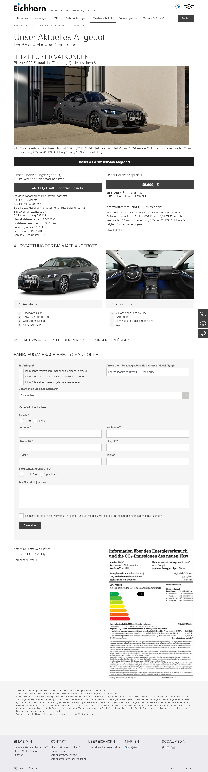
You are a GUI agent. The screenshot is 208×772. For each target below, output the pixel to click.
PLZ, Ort (112, 441)
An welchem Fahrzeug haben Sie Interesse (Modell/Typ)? (141, 365)
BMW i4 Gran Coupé (76, 25)
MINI (56, 18)
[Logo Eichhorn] (30, 6)
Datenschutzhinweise (52, 515)
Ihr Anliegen (26, 365)
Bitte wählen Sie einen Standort (38, 388)
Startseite (19, 25)
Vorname (25, 427)
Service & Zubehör (154, 18)
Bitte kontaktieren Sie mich (35, 468)
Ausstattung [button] (32, 304)
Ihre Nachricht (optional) (33, 482)
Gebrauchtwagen (76, 18)
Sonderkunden (57, 10)
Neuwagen (40, 18)
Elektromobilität (102, 18)
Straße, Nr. (26, 441)
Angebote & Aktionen (55, 25)
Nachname (113, 427)
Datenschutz (187, 768)
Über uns (22, 18)
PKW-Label (113, 229)
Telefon (111, 454)
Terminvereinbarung (75, 10)
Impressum (91, 10)
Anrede (24, 415)
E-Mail (23, 454)
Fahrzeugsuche (128, 18)
